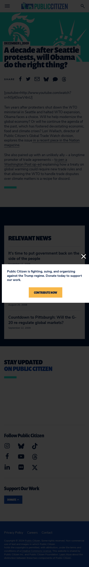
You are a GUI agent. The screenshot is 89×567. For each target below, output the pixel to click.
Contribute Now (45, 292)
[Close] (83, 256)
